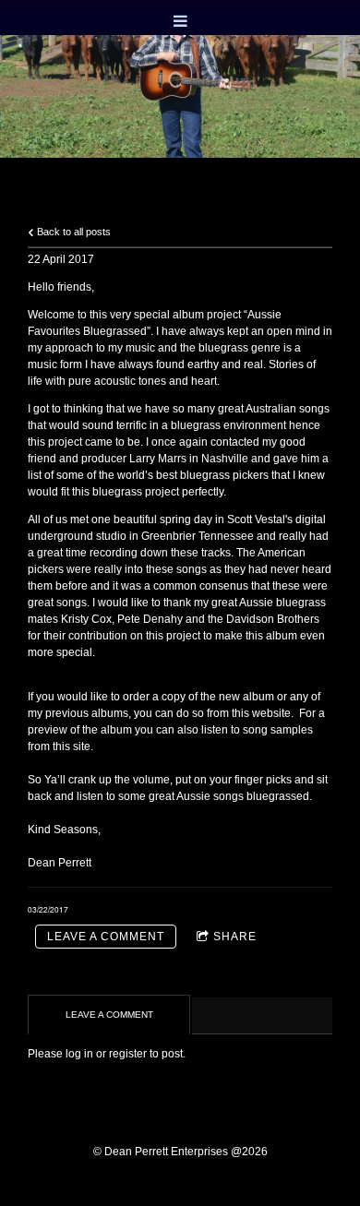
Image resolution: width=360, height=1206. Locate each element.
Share (235, 936)
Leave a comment (105, 936)
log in (79, 1053)
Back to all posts (72, 231)
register (128, 1053)
